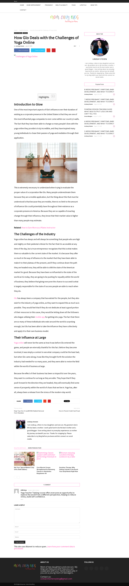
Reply (22, 499)
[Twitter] (113, 1)
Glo (15, 298)
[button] (112, 7)
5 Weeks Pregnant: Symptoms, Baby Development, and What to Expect (99, 132)
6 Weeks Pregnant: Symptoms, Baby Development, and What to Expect (99, 122)
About (15, 1)
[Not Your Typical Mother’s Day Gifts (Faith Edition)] (24, 459)
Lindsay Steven (20, 46)
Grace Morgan (88, 116)
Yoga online (19, 342)
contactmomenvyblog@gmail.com (56, 578)
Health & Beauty (61, 5)
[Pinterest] (110, 1)
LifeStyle (83, 5)
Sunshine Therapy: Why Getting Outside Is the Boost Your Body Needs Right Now (68, 469)
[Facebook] (101, 1)
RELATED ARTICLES (20, 448)
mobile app (40, 317)
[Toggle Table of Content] (52, 96)
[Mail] (107, 1)
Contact (23, 10)
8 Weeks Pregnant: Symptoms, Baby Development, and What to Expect (99, 90)
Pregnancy (49, 5)
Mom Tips (94, 5)
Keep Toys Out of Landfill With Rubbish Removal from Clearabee (29, 412)
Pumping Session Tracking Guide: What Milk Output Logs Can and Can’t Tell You (98, 111)
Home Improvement (34, 5)
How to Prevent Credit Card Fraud (69, 411)
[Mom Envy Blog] (64, 20)
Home (22, 5)
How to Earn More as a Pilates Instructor (38, 227)
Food (74, 5)
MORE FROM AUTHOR (34, 448)
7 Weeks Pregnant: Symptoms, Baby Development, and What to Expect (99, 100)
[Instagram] (104, 1)
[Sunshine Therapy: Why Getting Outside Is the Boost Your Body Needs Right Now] (69, 459)
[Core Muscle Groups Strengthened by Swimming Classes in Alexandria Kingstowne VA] (47, 459)
